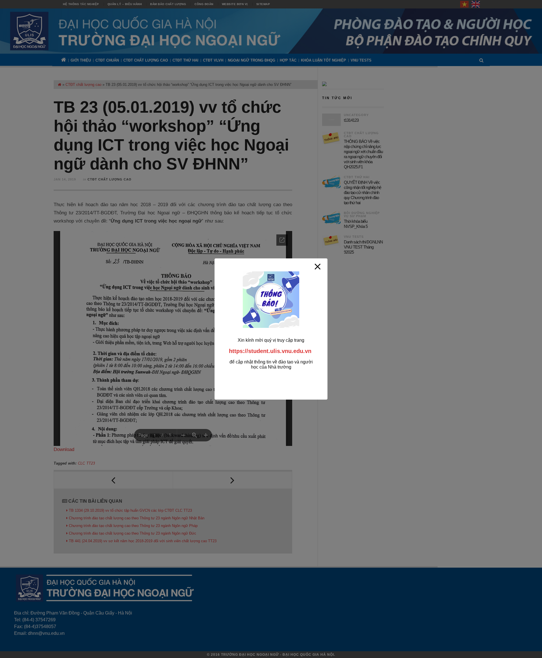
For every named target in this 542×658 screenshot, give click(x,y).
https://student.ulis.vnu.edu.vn (270, 351)
